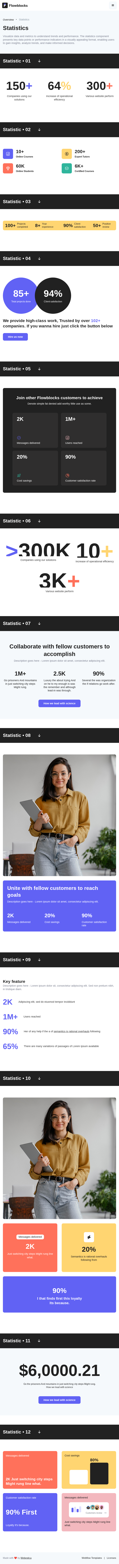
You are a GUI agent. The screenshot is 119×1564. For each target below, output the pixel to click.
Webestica (26, 1558)
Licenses (111, 1558)
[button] (113, 5)
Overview (8, 19)
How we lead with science (59, 703)
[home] (15, 5)
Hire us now (15, 336)
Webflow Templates (92, 1558)
